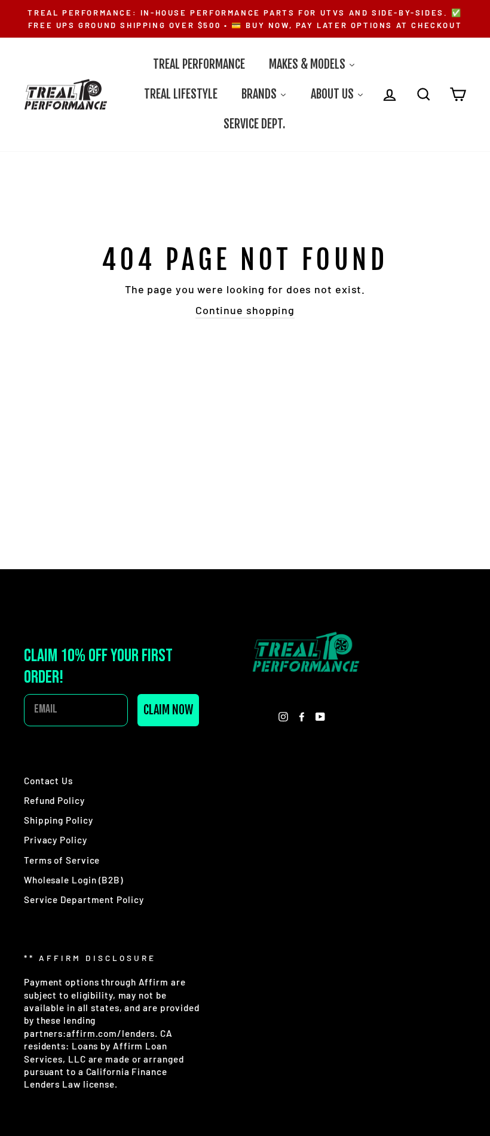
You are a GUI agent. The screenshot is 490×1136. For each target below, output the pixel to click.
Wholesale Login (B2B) (73, 879)
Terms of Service (62, 860)
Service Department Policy (84, 899)
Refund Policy (54, 800)
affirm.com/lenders (110, 1033)
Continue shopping (245, 310)
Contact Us (48, 780)
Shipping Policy (58, 820)
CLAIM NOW (168, 709)
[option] (245, 19)
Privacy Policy (55, 839)
